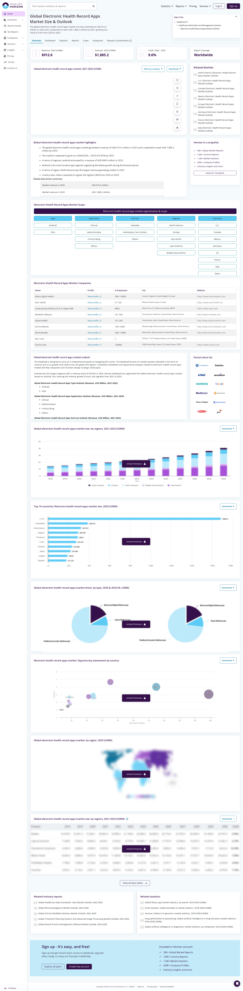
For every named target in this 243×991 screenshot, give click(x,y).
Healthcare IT (182, 22)
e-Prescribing (94, 239)
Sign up (233, 6)
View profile (93, 296)
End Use (135, 218)
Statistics (166, 6)
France (217, 259)
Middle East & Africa (176, 253)
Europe (176, 232)
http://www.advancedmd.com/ (211, 320)
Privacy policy (152, 987)
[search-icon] (93, 6)
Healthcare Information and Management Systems (200, 25)
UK (217, 253)
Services (204, 6)
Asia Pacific (176, 239)
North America (176, 225)
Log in (219, 6)
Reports (180, 6)
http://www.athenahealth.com (211, 332)
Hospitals (135, 225)
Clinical (94, 225)
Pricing (193, 6)
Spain (217, 273)
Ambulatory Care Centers (135, 232)
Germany (217, 246)
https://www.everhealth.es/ (210, 302)
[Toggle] (175, 21)
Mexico (217, 239)
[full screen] (177, 80)
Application (94, 218)
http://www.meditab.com (209, 314)
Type (53, 218)
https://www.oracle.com (208, 344)
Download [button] (174, 69)
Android (53, 225)
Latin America (176, 246)
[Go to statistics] (127, 818)
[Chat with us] (237, 983)
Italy (217, 266)
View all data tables (133, 882)
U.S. (217, 225)
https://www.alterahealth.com (211, 296)
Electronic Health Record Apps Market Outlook (200, 28)
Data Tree (178, 17)
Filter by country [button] (152, 69)
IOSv (53, 232)
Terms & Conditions (167, 987)
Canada (217, 232)
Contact (131, 987)
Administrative (94, 232)
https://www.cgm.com (207, 308)
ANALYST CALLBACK (215, 173)
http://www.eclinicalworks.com (211, 326)
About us (141, 987)
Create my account (79, 966)
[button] (182, 21)
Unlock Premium (134, 463)
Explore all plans (53, 966)
